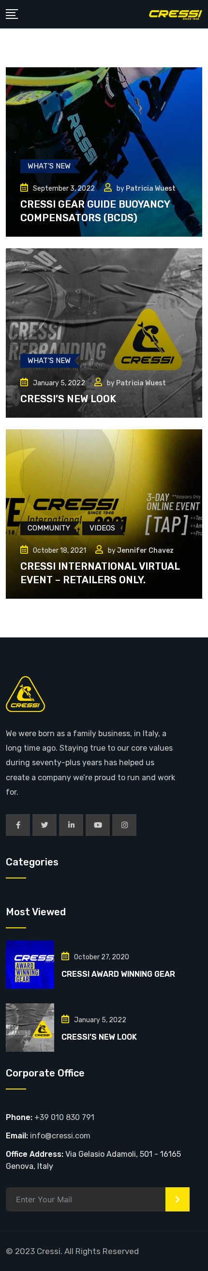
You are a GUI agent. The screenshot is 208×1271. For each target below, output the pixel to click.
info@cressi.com (60, 1135)
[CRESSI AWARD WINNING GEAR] (30, 964)
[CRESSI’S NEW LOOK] (30, 1027)
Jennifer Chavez (145, 550)
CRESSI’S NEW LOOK (68, 399)
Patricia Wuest (151, 188)
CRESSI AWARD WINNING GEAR (118, 974)
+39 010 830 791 (64, 1117)
